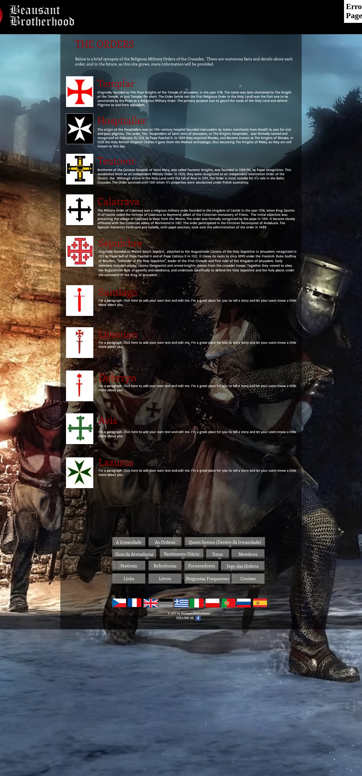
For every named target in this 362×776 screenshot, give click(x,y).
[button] (128, 542)
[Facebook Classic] (198, 618)
